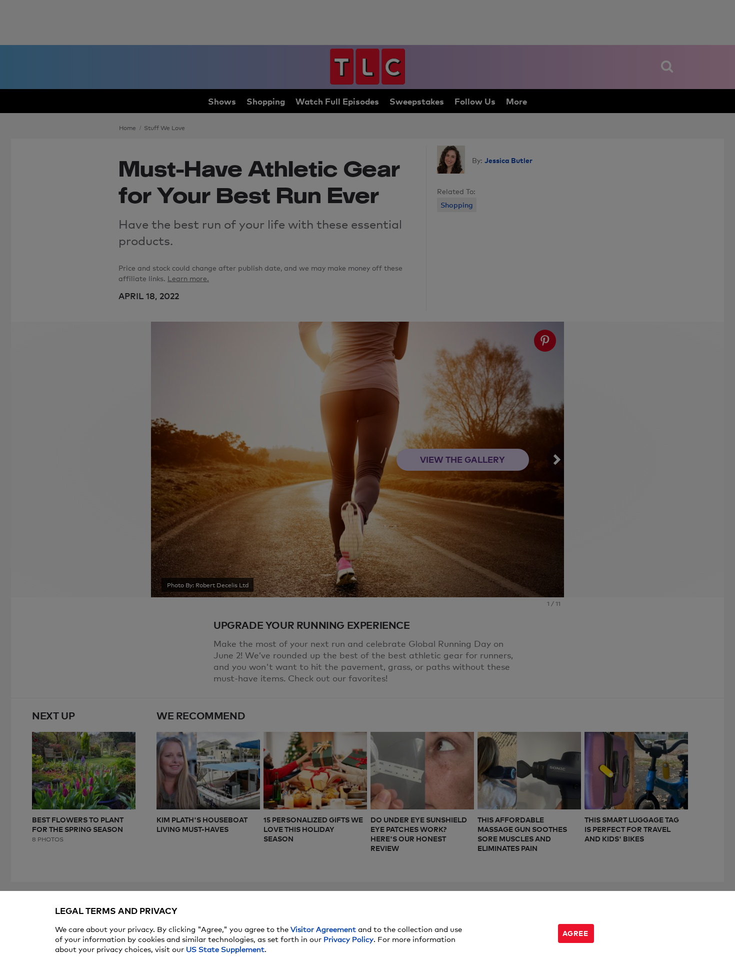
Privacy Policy (349, 938)
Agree (575, 932)
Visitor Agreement (323, 928)
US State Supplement (225, 948)
